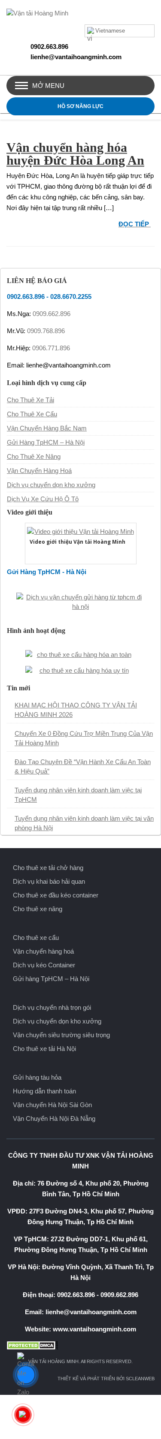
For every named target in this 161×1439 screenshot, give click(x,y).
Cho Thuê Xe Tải (30, 399)
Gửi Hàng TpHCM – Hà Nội (46, 442)
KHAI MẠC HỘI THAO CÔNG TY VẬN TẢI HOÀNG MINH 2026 (76, 709)
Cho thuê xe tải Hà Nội (44, 1048)
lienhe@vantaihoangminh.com (76, 56)
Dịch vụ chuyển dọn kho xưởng (51, 484)
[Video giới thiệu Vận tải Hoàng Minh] (80, 530)
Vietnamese (110, 30)
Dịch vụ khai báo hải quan (49, 881)
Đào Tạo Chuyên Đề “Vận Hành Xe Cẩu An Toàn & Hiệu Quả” (83, 766)
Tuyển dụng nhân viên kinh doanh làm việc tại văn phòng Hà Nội (84, 823)
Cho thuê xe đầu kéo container (55, 895)
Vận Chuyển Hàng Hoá (39, 470)
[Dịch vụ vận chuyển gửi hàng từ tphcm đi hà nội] (80, 600)
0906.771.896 (51, 348)
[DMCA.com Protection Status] (80, 1345)
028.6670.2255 (70, 296)
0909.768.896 (46, 330)
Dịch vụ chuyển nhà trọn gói (52, 1007)
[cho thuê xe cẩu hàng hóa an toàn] (80, 653)
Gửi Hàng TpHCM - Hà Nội (46, 571)
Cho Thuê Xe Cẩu (32, 414)
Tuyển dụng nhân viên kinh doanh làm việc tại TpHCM (78, 794)
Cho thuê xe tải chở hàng (48, 867)
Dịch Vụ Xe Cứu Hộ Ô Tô (43, 499)
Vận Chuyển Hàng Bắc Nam (47, 428)
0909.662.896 (51, 313)
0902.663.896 (49, 46)
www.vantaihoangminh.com (94, 1329)
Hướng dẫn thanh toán (44, 1091)
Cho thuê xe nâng (37, 908)
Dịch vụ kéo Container (44, 965)
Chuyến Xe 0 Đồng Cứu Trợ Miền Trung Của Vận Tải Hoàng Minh (84, 738)
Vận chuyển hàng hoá (43, 951)
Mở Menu (48, 85)
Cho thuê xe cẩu (36, 937)
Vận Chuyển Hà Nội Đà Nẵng (54, 1118)
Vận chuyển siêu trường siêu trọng (61, 1035)
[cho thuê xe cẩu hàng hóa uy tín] (80, 669)
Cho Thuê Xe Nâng (34, 456)
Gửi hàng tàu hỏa (37, 1077)
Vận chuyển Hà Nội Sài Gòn (52, 1104)
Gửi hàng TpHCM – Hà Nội (51, 978)
